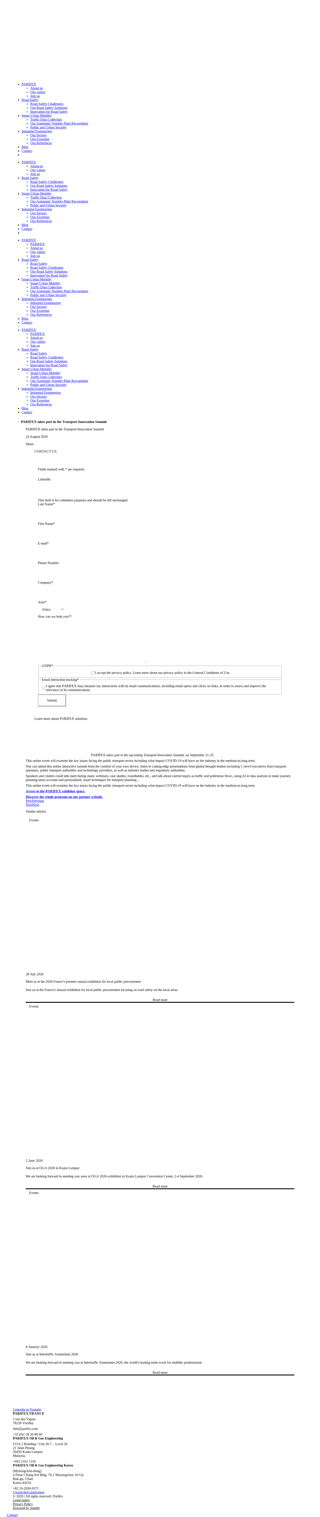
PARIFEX (29, 84)
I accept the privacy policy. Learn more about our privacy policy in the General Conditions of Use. (162, 673)
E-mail (43, 543)
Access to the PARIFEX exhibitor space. (55, 791)
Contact (27, 151)
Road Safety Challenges (46, 104)
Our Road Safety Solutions (48, 108)
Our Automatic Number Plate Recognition (59, 123)
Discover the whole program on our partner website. (64, 797)
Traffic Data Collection (46, 119)
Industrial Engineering (37, 131)
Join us (35, 96)
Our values (37, 92)
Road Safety (30, 100)
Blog (25, 147)
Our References (41, 143)
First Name (46, 524)
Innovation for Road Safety (49, 111)
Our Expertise (39, 139)
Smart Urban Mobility (37, 115)
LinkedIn (44, 479)
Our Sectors (38, 135)
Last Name (46, 504)
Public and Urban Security (48, 127)
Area (42, 602)
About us (36, 88)
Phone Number (48, 563)
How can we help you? (55, 616)
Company (45, 582)
